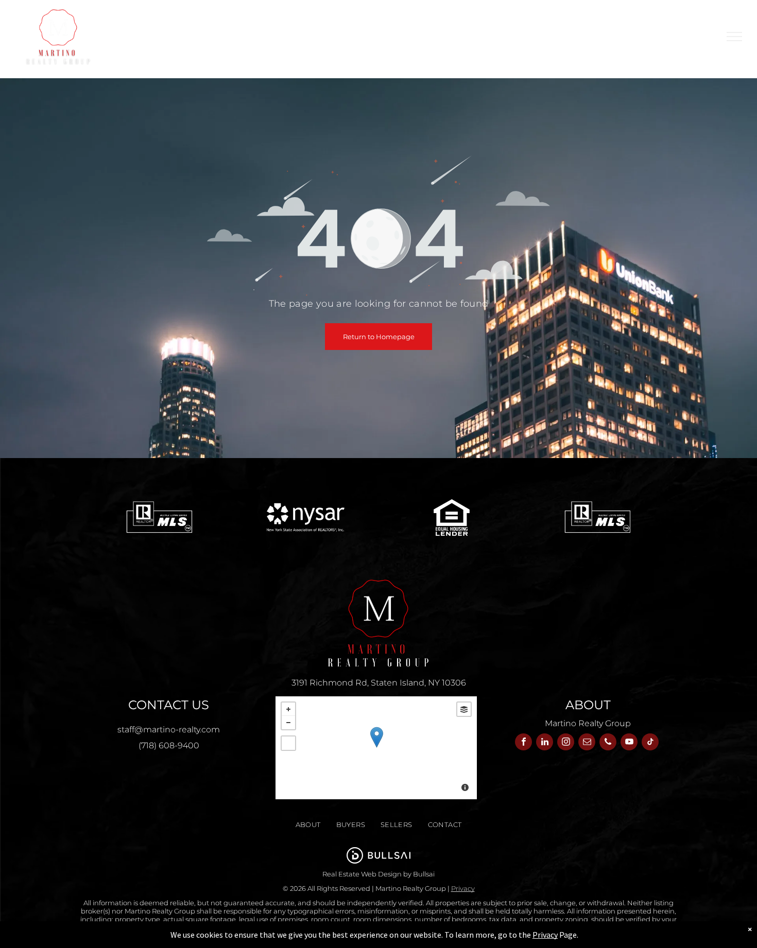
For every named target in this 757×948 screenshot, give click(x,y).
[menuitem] (344, 36)
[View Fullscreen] (288, 743)
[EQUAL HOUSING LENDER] (452, 517)
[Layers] (464, 709)
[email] (586, 743)
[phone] (607, 743)
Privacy (463, 888)
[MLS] (159, 517)
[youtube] (629, 743)
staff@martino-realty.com (168, 729)
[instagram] (565, 743)
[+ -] (376, 747)
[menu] (734, 36)
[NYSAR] (305, 517)
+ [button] (288, 709)
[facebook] (523, 743)
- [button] (288, 722)
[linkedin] (544, 743)
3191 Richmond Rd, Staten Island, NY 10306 (378, 683)
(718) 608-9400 (169, 745)
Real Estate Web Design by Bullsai (378, 874)
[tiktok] (650, 743)
